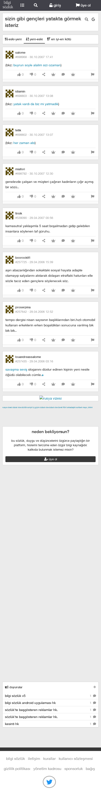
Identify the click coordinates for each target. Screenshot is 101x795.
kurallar (49, 758)
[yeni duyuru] (94, 686)
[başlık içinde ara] (86, 19)
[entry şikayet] (92, 74)
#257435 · (34, 361)
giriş (57, 5)
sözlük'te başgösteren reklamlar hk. (48, 710)
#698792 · (34, 173)
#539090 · (34, 218)
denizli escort (76, 413)
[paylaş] (44, 74)
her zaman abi (24, 143)
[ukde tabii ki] (43, 375)
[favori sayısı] (53, 74)
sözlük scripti (27, 407)
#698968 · (34, 57)
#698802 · (34, 134)
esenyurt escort (43, 423)
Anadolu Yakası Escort (59, 418)
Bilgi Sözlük (7, 5)
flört (65, 407)
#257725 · (34, 262)
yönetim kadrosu (47, 768)
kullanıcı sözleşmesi (76, 758)
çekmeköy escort (27, 418)
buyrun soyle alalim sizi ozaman (37, 65)
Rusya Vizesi (7, 407)
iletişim (34, 758)
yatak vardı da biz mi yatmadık (35, 104)
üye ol (85, 5)
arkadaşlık (71, 407)
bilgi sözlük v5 (48, 696)
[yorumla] (63, 74)
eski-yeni (15, 39)
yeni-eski (36, 39)
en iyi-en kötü (60, 39)
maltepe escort (33, 413)
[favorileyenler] (73, 74)
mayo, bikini (87, 407)
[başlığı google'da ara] (93, 19)
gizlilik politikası (17, 768)
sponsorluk (73, 768)
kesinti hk (48, 724)
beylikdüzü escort (71, 423)
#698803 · (34, 96)
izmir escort (11, 413)
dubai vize (16, 407)
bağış (90, 768)
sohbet (79, 407)
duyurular (15, 687)
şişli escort (21, 423)
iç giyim (36, 407)
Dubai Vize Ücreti (56, 407)
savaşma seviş (16, 369)
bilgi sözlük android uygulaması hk (48, 703)
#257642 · (34, 311)
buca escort (55, 413)
